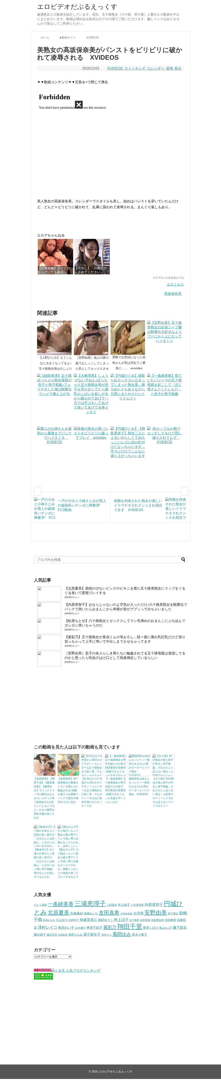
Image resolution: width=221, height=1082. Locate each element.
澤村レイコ (47, 927)
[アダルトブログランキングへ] (42, 970)
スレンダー (155, 68)
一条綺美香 (61, 904)
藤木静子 (40, 934)
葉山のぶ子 (165, 927)
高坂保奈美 (173, 294)
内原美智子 (154, 904)
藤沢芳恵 (52, 934)
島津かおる (49, 920)
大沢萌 (138, 913)
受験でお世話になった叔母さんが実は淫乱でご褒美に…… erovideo (128, 362)
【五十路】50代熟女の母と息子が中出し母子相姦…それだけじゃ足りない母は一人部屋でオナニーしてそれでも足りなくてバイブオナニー (163, 792)
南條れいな (91, 913)
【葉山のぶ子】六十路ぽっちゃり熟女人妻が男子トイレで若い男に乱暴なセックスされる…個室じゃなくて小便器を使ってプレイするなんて (68, 863)
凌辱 (169, 68)
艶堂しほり (150, 927)
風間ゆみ (122, 934)
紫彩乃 (109, 927)
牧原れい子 (66, 927)
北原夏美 (58, 912)
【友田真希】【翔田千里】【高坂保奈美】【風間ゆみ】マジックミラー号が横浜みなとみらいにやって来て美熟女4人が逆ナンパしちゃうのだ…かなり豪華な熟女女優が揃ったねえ (44, 798)
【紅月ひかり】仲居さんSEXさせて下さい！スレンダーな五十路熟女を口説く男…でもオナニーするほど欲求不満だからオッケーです (91, 792)
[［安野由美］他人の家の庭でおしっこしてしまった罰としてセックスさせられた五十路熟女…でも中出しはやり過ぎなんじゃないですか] (92, 338)
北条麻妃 (76, 913)
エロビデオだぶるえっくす (77, 6)
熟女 (178, 68)
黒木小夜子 (139, 934)
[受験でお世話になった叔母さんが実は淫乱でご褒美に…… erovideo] (128, 338)
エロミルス (175, 284)
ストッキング (135, 68)
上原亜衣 (112, 904)
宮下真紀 (173, 913)
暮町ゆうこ (105, 920)
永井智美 (145, 920)
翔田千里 (129, 926)
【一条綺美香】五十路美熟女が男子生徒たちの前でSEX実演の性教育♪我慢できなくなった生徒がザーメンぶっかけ (115, 790)
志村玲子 (74, 920)
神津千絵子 (94, 927)
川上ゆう (62, 920)
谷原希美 (63, 934)
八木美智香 (137, 904)
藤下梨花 (180, 927)
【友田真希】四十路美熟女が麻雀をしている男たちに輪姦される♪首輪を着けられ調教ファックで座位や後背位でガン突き (68, 790)
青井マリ (106, 934)
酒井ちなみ (75, 934)
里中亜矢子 (92, 934)
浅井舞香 (170, 920)
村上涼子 (121, 919)
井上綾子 (124, 904)
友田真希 (109, 913)
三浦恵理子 (90, 903)
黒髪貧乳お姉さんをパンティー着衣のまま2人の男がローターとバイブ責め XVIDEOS (139, 786)
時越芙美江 (88, 920)
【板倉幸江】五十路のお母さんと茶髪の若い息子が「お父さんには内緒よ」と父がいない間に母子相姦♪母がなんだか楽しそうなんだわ (44, 863)
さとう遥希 (40, 904)
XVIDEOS (115, 68)
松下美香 (134, 920)
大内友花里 (126, 913)
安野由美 (155, 912)
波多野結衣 (157, 920)
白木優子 (80, 927)
